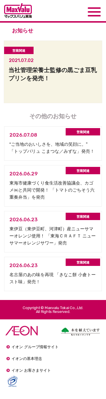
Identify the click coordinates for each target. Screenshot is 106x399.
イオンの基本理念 (26, 358)
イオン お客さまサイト (31, 370)
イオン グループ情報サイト (35, 347)
